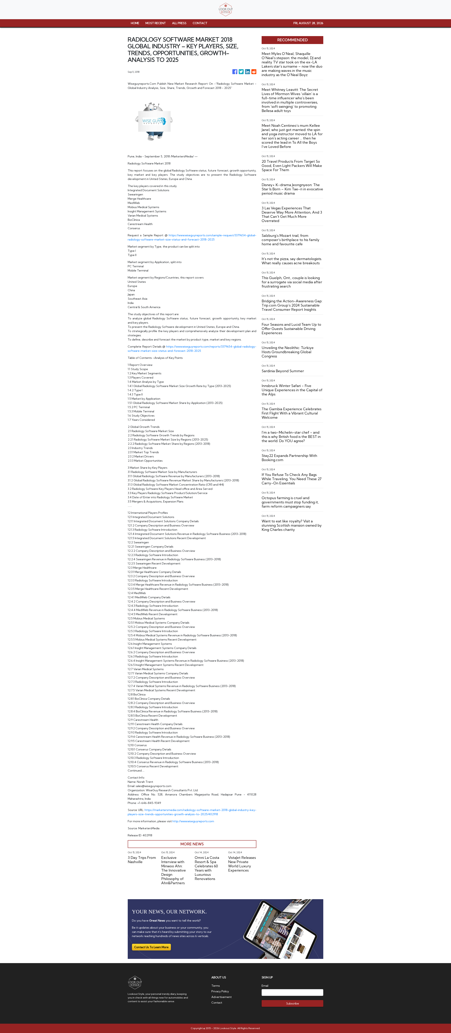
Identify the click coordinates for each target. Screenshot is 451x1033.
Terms (215, 985)
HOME (135, 23)
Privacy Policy (220, 991)
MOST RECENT (156, 23)
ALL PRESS (179, 23)
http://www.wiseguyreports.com (193, 821)
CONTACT (200, 23)
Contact (216, 1002)
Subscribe (292, 1003)
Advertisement (221, 997)
